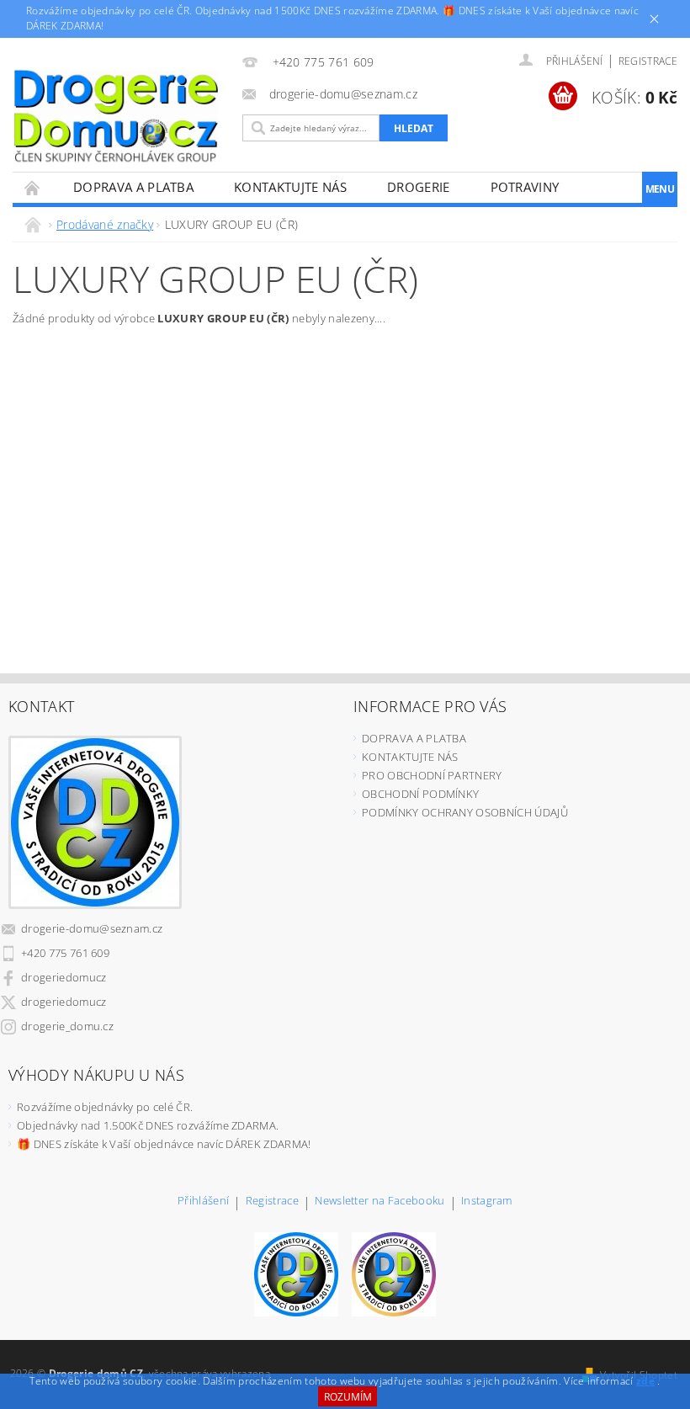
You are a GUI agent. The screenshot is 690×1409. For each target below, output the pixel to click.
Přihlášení (203, 1201)
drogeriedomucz (63, 977)
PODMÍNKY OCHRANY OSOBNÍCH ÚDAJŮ (465, 812)
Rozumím (348, 1397)
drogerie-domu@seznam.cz (91, 928)
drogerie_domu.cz (67, 1026)
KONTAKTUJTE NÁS (290, 186)
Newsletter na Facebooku (379, 1201)
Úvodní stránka (33, 187)
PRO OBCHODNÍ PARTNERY (432, 775)
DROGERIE (418, 186)
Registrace (647, 61)
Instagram (486, 1201)
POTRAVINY (525, 186)
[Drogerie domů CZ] (115, 116)
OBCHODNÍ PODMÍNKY (420, 793)
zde (645, 1381)
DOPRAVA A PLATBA (133, 186)
